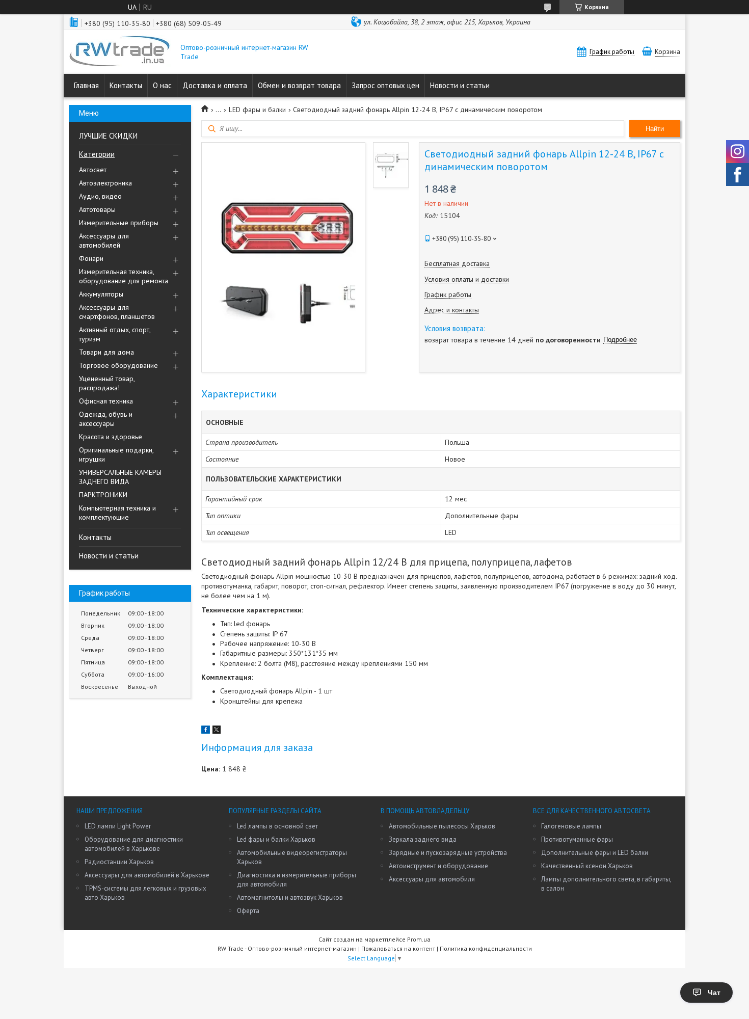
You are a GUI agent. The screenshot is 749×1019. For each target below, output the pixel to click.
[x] (216, 731)
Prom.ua (419, 939)
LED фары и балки (257, 109)
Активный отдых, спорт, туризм (114, 334)
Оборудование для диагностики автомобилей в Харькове (134, 844)
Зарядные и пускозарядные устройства (448, 852)
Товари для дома (106, 352)
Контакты (126, 85)
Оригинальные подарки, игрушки (116, 454)
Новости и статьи (460, 85)
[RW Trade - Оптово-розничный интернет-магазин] (120, 52)
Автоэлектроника (105, 182)
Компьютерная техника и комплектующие (117, 512)
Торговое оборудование (118, 365)
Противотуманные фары (577, 839)
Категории (97, 154)
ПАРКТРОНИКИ (103, 494)
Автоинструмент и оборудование (438, 866)
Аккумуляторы (101, 294)
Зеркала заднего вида (423, 839)
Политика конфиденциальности (486, 948)
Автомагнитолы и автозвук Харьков (290, 897)
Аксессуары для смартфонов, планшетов (117, 312)
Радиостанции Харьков (119, 861)
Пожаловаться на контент (398, 948)
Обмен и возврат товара (299, 85)
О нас (162, 85)
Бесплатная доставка (457, 263)
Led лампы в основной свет (277, 826)
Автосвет (92, 169)
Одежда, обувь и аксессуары (105, 419)
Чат (714, 992)
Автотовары (97, 209)
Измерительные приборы (118, 222)
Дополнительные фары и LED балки (594, 852)
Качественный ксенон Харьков (587, 866)
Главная (86, 85)
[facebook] (205, 731)
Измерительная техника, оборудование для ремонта (123, 276)
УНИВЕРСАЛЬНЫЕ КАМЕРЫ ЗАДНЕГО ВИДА (120, 477)
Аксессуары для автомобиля (432, 879)
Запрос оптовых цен (385, 85)
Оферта (248, 910)
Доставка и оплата (214, 85)
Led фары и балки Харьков (276, 839)
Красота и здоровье (110, 436)
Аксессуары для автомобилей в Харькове (147, 875)
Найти (655, 128)
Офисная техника (106, 401)
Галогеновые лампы (571, 826)
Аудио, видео (100, 196)
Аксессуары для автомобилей (104, 240)
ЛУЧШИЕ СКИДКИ (108, 136)
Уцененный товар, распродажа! (107, 383)
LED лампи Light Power (118, 826)
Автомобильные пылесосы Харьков (442, 826)
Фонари (91, 258)
